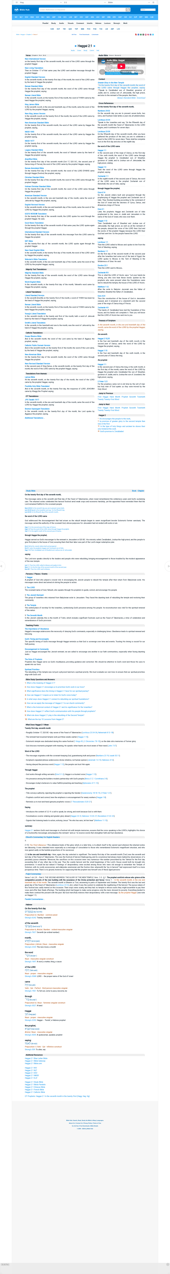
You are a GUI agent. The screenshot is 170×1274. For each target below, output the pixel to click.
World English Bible (33, 282)
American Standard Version (36, 195)
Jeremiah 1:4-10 (94, 760)
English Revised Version (35, 205)
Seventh (132, 397)
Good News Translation (34, 223)
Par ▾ (40, 55)
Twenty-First (109, 399)
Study (85, 50)
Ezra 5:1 (101, 209)
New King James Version (35, 113)
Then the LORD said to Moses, (37, 569)
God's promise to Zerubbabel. (112, 431)
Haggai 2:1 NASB (32, 1075)
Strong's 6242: (31, 918)
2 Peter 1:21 (103, 381)
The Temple (31, 605)
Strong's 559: (30, 1049)
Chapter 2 (29, 34)
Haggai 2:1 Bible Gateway (35, 1061)
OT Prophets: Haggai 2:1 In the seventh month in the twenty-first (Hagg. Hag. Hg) (57, 1096)
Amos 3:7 (89, 779)
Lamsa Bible (30, 377)
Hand (112, 397)
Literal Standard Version (34, 295)
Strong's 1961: (31, 991)
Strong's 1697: (31, 962)
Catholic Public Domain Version (37, 345)
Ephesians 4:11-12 (90, 783)
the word (139, 85)
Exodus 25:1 (103, 265)
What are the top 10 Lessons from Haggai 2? (46, 719)
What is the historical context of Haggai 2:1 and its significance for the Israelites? (59, 707)
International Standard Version (37, 232)
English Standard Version (35, 77)
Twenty (101, 399)
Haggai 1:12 (102, 221)
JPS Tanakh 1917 (32, 400)
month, (132, 85)
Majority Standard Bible (34, 273)
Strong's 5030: (31, 1035)
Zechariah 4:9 (103, 307)
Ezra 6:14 (101, 192)
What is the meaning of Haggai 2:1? (41, 683)
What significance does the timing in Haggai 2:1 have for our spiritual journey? (58, 691)
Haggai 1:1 (102, 150)
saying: (142, 88)
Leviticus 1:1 (103, 242)
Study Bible (30, 491)
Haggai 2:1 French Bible (34, 1090)
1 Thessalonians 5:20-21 (81, 802)
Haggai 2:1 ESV (31, 1073)
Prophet (125, 397)
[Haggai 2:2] (167, 571)
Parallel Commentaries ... (35, 899)
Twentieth (141, 397)
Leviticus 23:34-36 (89, 732)
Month (117, 397)
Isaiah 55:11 (114, 756)
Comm (91, 50)
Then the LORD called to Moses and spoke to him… (43, 565)
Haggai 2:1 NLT (31, 1070)
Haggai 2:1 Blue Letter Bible (36, 1058)
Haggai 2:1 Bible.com (33, 1063)
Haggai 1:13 (91, 774)
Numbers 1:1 (103, 251)
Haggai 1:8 (101, 797)
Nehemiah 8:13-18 (105, 732)
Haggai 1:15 (102, 350)
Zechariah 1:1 (103, 176)
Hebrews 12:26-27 (89, 816)
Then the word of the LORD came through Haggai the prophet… (47, 529)
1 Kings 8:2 (78, 741)
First (99, 397)
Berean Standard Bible (34, 86)
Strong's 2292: (31, 1020)
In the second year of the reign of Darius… (41, 527)
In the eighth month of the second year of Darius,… (43, 531)
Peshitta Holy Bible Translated (37, 386)
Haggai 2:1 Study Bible (34, 1082)
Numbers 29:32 (104, 111)
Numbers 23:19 (102, 756)
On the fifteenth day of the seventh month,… (42, 512)
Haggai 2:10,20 (104, 338)
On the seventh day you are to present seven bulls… (45, 508)
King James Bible (32, 104)
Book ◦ (134, 491)
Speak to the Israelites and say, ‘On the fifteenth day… (45, 510)
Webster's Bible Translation (36, 259)
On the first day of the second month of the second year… (46, 567)
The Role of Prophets (33, 659)
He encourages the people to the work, (115, 419)
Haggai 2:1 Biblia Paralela (35, 1084)
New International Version (35, 59)
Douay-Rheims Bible (33, 336)
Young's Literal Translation (35, 314)
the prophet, (133, 88)
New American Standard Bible (37, 123)
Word (117, 399)
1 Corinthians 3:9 (100, 779)
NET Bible (29, 241)
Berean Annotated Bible (34, 168)
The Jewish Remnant (35, 595)
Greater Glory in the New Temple (111, 83)
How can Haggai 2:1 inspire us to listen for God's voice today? (52, 695)
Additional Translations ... (35, 418)
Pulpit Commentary (33, 874)
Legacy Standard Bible (34, 150)
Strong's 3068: (31, 976)
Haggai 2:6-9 (76, 816)
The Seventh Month (34, 615)
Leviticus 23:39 (104, 131)
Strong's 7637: (31, 932)
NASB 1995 (29, 132)
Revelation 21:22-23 (106, 816)
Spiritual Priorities (32, 669)
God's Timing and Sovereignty (37, 639)
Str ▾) (44, 55)
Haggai (23, 34)
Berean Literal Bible (33, 95)
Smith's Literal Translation (35, 323)
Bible (17, 34)
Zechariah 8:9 (103, 273)
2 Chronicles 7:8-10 (92, 741)
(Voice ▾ (111, 55)
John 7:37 (112, 746)
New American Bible (33, 354)
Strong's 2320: (31, 947)
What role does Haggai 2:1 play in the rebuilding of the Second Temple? (55, 715)
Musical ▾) (117, 55)
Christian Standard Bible (34, 177)
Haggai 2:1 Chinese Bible (35, 1087)
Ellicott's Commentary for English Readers (43, 837)
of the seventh (124, 85)
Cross (79, 50)
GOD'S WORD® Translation (36, 214)
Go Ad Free (5, 1264)
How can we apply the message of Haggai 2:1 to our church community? (56, 703)
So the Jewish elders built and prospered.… (41, 546)
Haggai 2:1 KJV (31, 1078)
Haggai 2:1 (29, 830)
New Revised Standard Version (37, 364)
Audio (73, 50)
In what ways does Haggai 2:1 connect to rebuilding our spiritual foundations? (58, 699)
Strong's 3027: (31, 1005)
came (110, 88)
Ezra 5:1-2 (59, 774)
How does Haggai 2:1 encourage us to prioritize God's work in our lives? (56, 687)
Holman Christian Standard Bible (38, 186)
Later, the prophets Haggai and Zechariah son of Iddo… (45, 548)
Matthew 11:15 (101, 820)
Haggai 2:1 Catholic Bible (35, 1092)
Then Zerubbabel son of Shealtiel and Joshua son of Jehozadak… (49, 550)
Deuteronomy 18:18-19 (90, 793)
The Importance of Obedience (37, 629)
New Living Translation (34, 68)
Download (141, 98)
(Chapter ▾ (34, 55)
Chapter (141, 491)
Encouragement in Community (37, 649)
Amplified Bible (31, 159)
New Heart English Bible (34, 250)
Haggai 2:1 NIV (31, 1068)
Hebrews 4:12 (107, 760)
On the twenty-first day (108, 85)
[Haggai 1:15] (3, 571)
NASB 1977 (29, 141)
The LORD (31, 587)
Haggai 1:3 (102, 167)
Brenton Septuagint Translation (37, 409)
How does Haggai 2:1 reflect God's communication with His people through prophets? (61, 711)
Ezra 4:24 (101, 296)
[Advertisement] (85, 473)
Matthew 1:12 (103, 287)
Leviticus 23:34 (104, 120)
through (116, 88)
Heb (97, 50)
